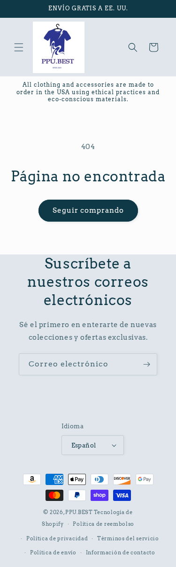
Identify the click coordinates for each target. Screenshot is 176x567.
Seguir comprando (88, 210)
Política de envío (53, 552)
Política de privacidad (57, 538)
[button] (18, 47)
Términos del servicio (128, 538)
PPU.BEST (79, 512)
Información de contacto (120, 552)
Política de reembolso (103, 524)
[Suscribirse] (146, 364)
